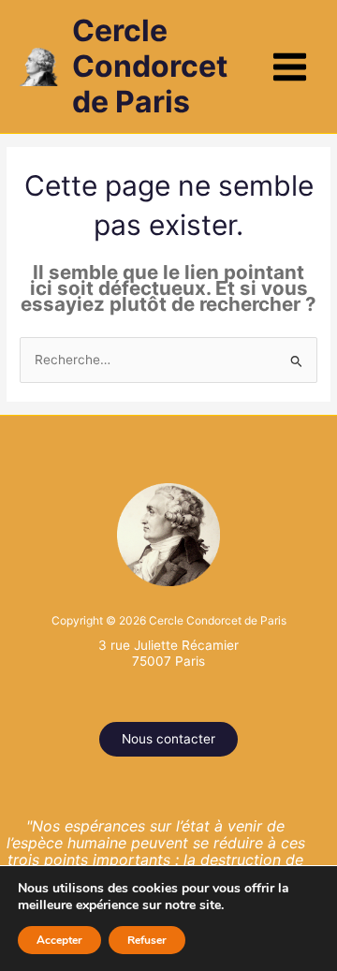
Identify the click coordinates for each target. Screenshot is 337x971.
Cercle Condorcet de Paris (149, 66)
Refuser (147, 940)
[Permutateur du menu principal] (290, 66)
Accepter (59, 940)
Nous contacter (168, 738)
